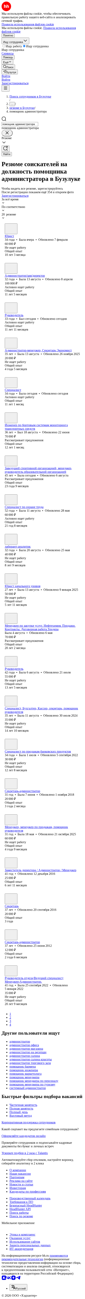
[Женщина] (11, 228)
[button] (6, 76)
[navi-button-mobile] (5, 88)
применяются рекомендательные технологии (35, 1257)
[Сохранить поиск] (5, 149)
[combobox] (20, 124)
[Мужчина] (11, 308)
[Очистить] (7, 133)
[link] (8, 66)
